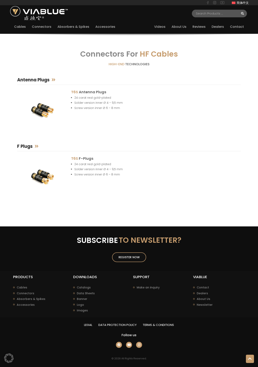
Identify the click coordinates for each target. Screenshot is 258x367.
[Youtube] (129, 345)
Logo (80, 305)
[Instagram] (139, 345)
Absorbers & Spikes (31, 299)
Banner (82, 299)
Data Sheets (86, 293)
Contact (203, 287)
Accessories (26, 305)
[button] (9, 358)
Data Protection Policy (117, 325)
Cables (22, 287)
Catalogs (84, 287)
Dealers (202, 293)
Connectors (25, 293)
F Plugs (25, 146)
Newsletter (205, 305)
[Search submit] (242, 13)
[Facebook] (119, 345)
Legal (88, 325)
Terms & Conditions (158, 325)
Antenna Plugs (33, 80)
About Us (203, 299)
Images (82, 310)
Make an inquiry (148, 287)
